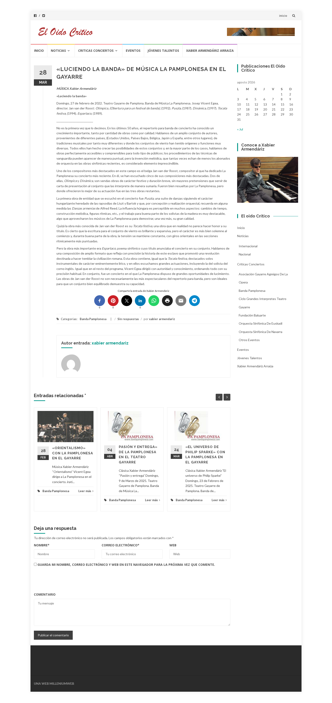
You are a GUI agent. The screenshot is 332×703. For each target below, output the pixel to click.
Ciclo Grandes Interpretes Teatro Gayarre (262, 303)
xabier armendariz (162, 319)
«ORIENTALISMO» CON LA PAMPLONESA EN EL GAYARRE (72, 453)
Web (172, 545)
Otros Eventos (249, 340)
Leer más (84, 491)
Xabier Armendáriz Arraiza (210, 50)
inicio (283, 16)
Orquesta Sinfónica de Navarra (260, 332)
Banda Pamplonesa (93, 319)
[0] (99, 300)
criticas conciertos (96, 50)
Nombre (41, 545)
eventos (133, 50)
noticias (58, 50)
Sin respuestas (128, 319)
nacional (245, 254)
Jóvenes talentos (163, 50)
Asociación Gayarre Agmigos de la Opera (263, 278)
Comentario (45, 594)
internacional (248, 246)
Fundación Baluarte (252, 315)
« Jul (240, 129)
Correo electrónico (120, 545)
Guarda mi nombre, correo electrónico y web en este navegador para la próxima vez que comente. (126, 564)
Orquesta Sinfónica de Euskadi (260, 323)
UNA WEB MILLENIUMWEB (54, 683)
